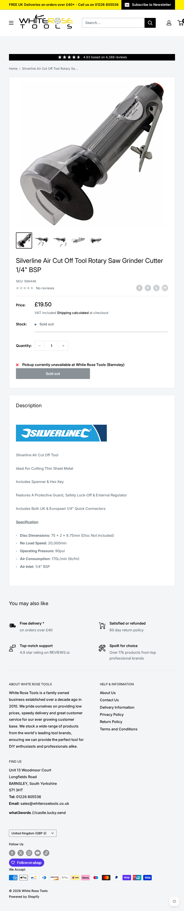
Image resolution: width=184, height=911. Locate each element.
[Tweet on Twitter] (156, 287)
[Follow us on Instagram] (29, 853)
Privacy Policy (112, 714)
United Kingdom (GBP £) (28, 833)
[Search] (150, 23)
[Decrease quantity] (39, 346)
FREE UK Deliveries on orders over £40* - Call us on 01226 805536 (64, 4)
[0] (181, 23)
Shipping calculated (73, 313)
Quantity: (24, 345)
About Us (108, 692)
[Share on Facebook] (139, 287)
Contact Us (109, 700)
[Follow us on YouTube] (38, 853)
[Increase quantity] (63, 346)
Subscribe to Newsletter (151, 4)
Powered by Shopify (24, 896)
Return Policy (111, 721)
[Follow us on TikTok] (46, 853)
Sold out (53, 373)
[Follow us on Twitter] (21, 853)
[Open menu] (11, 23)
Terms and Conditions (119, 729)
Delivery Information (117, 707)
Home (13, 68)
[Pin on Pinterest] (148, 287)
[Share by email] (165, 287)
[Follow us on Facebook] (12, 853)
